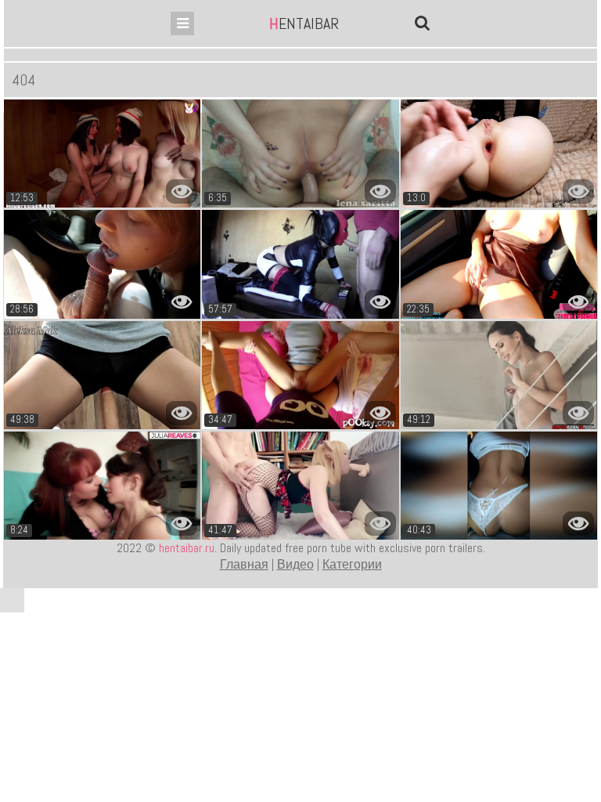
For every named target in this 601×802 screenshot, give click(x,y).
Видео (295, 564)
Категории (352, 564)
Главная (244, 564)
